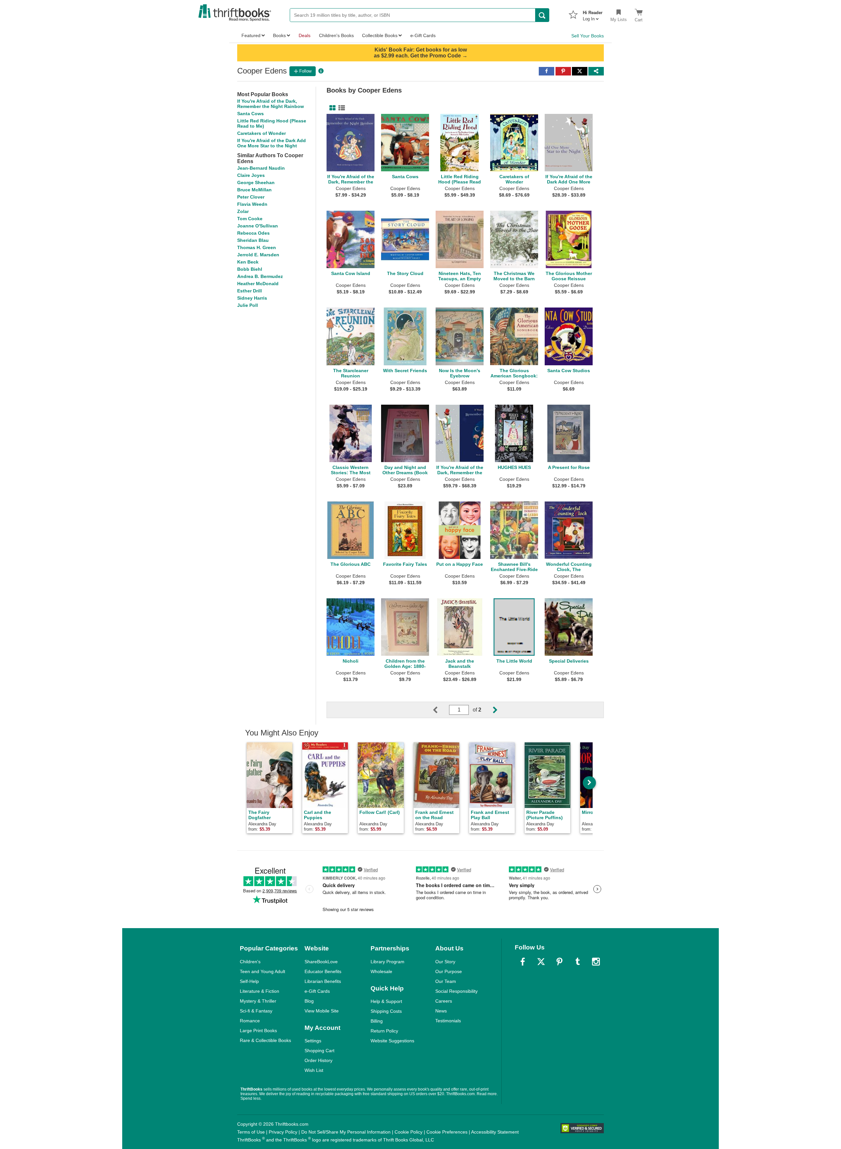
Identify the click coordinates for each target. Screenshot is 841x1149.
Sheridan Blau (253, 240)
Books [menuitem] (279, 35)
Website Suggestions (392, 1040)
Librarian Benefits (323, 981)
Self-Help (249, 981)
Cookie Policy (408, 1132)
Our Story (445, 961)
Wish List (314, 1070)
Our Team (445, 981)
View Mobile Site (322, 1010)
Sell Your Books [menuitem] (587, 35)
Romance (250, 1020)
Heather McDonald (258, 283)
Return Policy (384, 1030)
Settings (313, 1040)
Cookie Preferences (446, 1132)
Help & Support (386, 1001)
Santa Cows (250, 113)
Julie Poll (247, 305)
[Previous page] (440, 710)
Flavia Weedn (252, 204)
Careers (443, 1001)
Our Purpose (448, 971)
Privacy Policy (283, 1132)
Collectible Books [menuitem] (380, 35)
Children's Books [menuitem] (336, 35)
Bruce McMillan (254, 189)
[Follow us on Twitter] (541, 961)
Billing (377, 1021)
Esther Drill (249, 290)
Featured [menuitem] (251, 35)
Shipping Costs (386, 1011)
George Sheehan (256, 182)
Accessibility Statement (495, 1132)
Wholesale (381, 971)
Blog (309, 1001)
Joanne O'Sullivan (257, 225)
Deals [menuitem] (304, 35)
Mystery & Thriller (258, 1001)
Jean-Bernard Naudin (261, 168)
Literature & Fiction (259, 991)
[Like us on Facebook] (523, 961)
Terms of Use (251, 1132)
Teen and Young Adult (262, 971)
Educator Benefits (323, 971)
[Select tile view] (340, 108)
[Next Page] (489, 710)
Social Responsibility (456, 991)
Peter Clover (250, 197)
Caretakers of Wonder (261, 133)
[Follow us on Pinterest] (559, 961)
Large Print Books (258, 1030)
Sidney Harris (252, 298)
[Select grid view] (331, 108)
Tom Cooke (249, 218)
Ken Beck (248, 262)
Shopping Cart (319, 1050)
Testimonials (448, 1020)
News (441, 1010)
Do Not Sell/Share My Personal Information (346, 1132)
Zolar (243, 211)
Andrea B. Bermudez (260, 276)
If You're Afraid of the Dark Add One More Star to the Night (271, 143)
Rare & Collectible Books (265, 1040)
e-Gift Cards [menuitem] (423, 35)
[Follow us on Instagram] (596, 961)
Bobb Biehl (249, 269)
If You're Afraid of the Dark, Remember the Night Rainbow (270, 103)
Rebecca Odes (253, 233)
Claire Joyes (251, 175)
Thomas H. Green (256, 247)
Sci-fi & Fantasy (256, 1010)
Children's (250, 961)
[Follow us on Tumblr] (577, 961)
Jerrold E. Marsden (258, 254)
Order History (318, 1060)
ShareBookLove (321, 961)
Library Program (387, 961)
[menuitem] (592, 13)
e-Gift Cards (317, 991)
